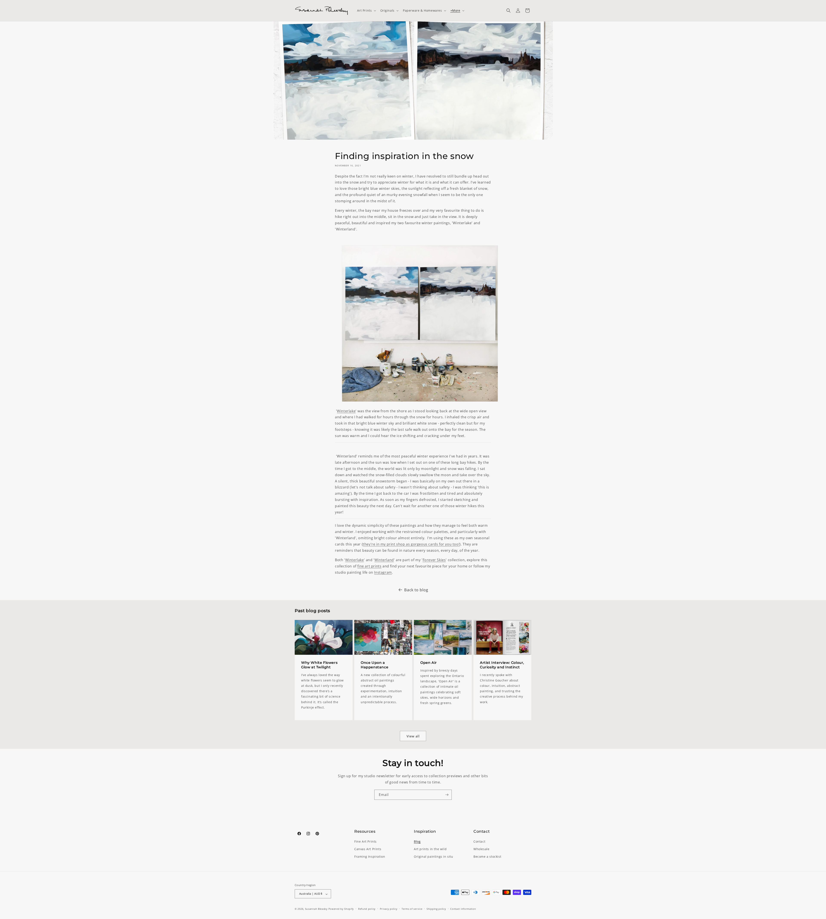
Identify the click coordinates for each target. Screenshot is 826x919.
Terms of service (412, 908)
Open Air (428, 663)
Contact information (463, 908)
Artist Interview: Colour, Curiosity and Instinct (502, 665)
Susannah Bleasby (316, 909)
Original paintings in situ (433, 857)
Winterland (384, 560)
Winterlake (346, 411)
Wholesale (481, 849)
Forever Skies (434, 560)
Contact (479, 842)
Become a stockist (487, 857)
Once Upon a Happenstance (374, 665)
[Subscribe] (447, 795)
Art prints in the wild (430, 849)
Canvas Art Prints (367, 849)
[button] (366, 10)
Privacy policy (389, 908)
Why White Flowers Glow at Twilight (319, 665)
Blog (417, 842)
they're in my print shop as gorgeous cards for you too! (411, 544)
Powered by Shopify (341, 909)
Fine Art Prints (365, 842)
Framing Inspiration (369, 857)
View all (413, 736)
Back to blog (416, 589)
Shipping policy (436, 908)
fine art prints (369, 566)
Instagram (383, 572)
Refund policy (367, 908)
